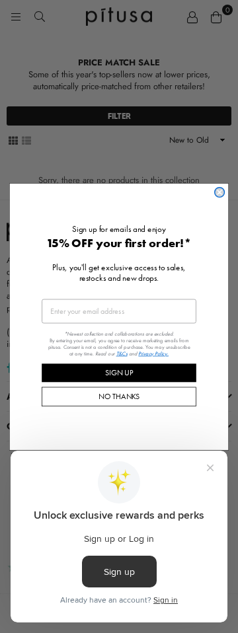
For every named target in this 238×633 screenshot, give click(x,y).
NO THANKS (119, 396)
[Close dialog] (220, 192)
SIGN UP (119, 372)
